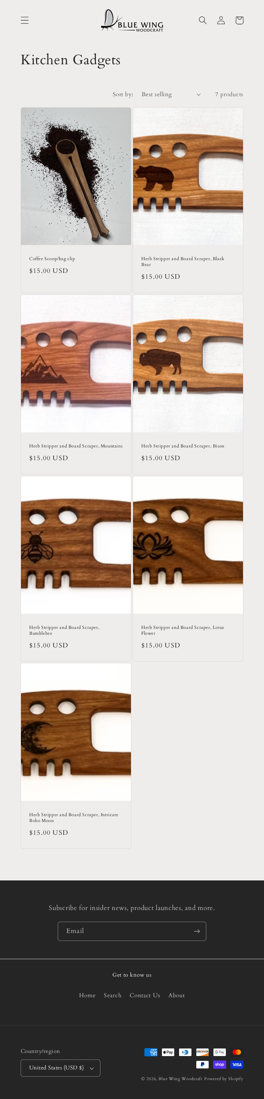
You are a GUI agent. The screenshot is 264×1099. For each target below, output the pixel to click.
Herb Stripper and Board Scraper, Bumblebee (64, 630)
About (176, 995)
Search (112, 995)
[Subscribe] (197, 931)
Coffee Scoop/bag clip (52, 259)
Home (87, 995)
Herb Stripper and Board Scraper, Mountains (75, 446)
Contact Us (145, 995)
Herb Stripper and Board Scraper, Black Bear (182, 262)
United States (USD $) (56, 1068)
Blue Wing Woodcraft (180, 1078)
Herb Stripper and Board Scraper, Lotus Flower (182, 630)
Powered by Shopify (223, 1078)
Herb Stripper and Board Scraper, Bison (182, 446)
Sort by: (123, 94)
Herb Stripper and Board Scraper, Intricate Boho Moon (73, 818)
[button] (25, 20)
